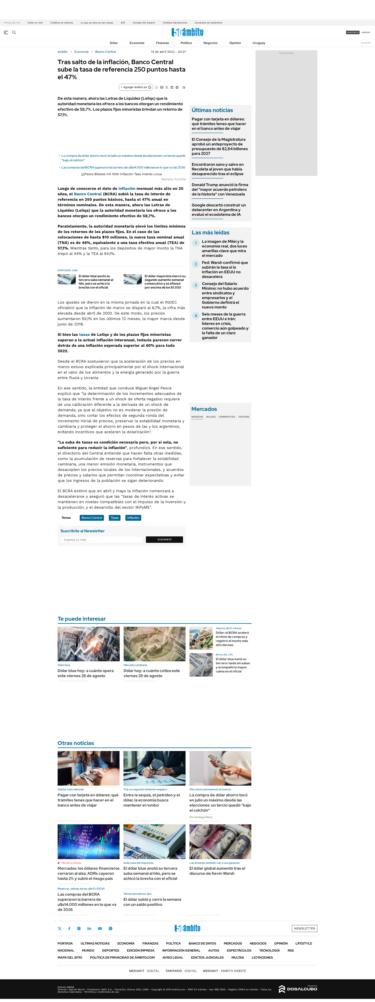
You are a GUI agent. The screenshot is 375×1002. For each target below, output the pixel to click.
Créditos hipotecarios (175, 22)
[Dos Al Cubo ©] (298, 989)
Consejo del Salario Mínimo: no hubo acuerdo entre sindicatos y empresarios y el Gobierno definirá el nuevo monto (225, 295)
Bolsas (211, 416)
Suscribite (165, 539)
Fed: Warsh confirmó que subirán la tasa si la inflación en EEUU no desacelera (225, 269)
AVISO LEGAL (172, 957)
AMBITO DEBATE (224, 971)
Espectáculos (239, 950)
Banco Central (105, 51)
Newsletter (366, 43)
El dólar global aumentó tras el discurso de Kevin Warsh (217, 871)
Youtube (100, 928)
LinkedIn (89, 928)
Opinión (235, 43)
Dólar (114, 43)
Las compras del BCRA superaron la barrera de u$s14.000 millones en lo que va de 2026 (123, 167)
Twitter (60, 928)
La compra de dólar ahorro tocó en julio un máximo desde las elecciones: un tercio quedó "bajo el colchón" (220, 802)
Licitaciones (262, 957)
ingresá (366, 32)
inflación (127, 188)
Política (186, 43)
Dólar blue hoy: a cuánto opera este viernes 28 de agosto (86, 673)
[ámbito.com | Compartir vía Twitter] (166, 87)
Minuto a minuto (71, 863)
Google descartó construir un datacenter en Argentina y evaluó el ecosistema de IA (219, 210)
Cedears (243, 416)
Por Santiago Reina (200, 817)
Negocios (211, 43)
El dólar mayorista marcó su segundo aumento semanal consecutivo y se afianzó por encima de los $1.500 (165, 281)
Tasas (115, 518)
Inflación (133, 518)
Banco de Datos (202, 943)
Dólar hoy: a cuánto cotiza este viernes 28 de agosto (152, 673)
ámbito (63, 51)
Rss (291, 950)
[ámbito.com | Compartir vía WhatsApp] (156, 87)
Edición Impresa (140, 950)
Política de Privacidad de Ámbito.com (122, 957)
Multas (237, 957)
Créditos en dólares (61, 22)
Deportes (110, 950)
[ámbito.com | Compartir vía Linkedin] (171, 87)
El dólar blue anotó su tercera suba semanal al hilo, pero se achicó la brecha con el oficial (96, 281)
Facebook (69, 928)
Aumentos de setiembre (208, 22)
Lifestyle (304, 943)
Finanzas (162, 43)
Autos (213, 950)
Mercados (233, 943)
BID (123, 22)
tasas (84, 334)
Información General (181, 950)
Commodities (227, 416)
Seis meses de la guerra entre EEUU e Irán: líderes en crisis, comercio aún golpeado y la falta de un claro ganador (225, 326)
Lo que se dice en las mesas (97, 22)
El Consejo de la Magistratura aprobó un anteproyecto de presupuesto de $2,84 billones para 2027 (220, 146)
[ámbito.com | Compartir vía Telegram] (177, 87)
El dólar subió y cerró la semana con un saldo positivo (152, 902)
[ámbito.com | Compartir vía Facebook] (161, 87)
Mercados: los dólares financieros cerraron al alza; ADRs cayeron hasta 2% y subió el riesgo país (89, 873)
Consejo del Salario (144, 22)
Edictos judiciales (207, 957)
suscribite (353, 32)
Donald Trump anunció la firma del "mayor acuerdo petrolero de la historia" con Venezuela (220, 189)
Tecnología (269, 950)
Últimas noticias (95, 943)
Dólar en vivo (35, 22)
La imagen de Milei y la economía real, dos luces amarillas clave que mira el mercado (224, 248)
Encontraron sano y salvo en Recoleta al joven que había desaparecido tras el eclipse (218, 169)
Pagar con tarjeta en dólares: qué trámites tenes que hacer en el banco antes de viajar (219, 124)
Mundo (88, 950)
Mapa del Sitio (70, 957)
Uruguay (259, 43)
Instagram (79, 928)
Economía (137, 43)
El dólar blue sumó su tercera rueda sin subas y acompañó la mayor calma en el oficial (233, 665)
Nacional (66, 950)
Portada (65, 943)
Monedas (197, 416)
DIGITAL (144, 971)
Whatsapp (110, 928)
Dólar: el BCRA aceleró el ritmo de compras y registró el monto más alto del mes (232, 639)
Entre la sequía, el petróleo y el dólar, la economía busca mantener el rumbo (151, 800)
